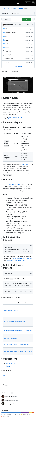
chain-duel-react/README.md (22, 258)
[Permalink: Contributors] (1, 358)
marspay (25, 164)
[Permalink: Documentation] (1, 297)
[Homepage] (18, 2)
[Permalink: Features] (1, 179)
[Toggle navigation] (2, 2)
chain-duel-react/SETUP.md (15, 260)
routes (7, 44)
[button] (31, 245)
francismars (8, 8)
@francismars (11, 363)
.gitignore (8, 51)
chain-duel (18, 8)
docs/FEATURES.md (13, 184)
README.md (9, 58)
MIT (4, 375)
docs (6, 36)
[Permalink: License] (1, 370)
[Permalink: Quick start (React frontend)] (1, 238)
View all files (18, 66)
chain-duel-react (10, 32)
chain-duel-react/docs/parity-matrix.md (18, 330)
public (7, 40)
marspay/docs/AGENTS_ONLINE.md (16, 345)
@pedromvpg (11, 366)
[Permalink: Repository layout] (1, 122)
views (7, 47)
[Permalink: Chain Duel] (1, 98)
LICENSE (8, 55)
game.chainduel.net (15, 118)
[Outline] (33, 71)
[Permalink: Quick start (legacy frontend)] (1, 266)
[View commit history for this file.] (31, 24)
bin (6, 29)
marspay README (10, 338)
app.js (7, 62)
